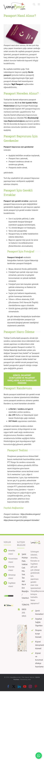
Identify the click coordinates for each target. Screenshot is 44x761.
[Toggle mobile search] (34, 4)
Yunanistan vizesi (10, 560)
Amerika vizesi (10, 552)
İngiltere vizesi (10, 584)
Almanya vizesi (10, 576)
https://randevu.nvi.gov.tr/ (30, 514)
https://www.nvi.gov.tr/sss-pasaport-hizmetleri (21, 520)
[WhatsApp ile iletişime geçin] (38, 755)
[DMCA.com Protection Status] (8, 596)
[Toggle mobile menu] (39, 4)
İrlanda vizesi (10, 568)
